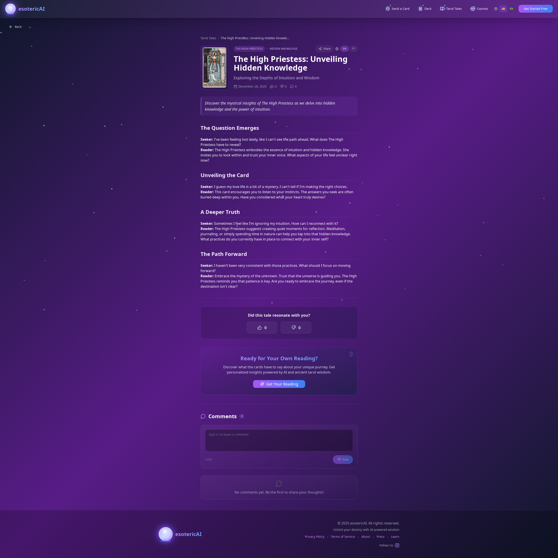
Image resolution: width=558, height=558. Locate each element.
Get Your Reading (282, 384)
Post (345, 459)
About (365, 536)
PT (353, 49)
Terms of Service (343, 536)
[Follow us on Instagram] (397, 545)
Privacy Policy (314, 536)
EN (344, 49)
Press (380, 536)
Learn (395, 536)
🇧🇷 (511, 9)
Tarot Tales (208, 38)
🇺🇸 (503, 9)
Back (18, 27)
